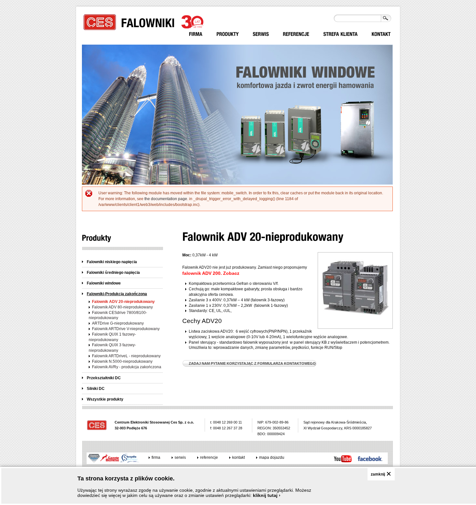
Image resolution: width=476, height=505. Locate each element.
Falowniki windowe (104, 283)
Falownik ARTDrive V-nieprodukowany (126, 329)
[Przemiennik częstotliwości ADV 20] (355, 324)
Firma (156, 457)
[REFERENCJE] (296, 34)
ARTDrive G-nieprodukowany (118, 323)
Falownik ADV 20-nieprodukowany (123, 301)
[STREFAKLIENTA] (340, 34)
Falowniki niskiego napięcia (112, 262)
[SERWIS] (261, 34)
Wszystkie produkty (105, 399)
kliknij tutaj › (266, 495)
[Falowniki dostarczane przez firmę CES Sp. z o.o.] (228, 34)
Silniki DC (96, 388)
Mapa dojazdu (271, 457)
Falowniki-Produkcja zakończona (117, 294)
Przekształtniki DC (104, 378)
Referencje (209, 457)
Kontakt (238, 457)
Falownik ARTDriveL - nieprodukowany (126, 356)
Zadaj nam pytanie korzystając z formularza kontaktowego (252, 363)
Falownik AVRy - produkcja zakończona (126, 367)
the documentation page (165, 199)
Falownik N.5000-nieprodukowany (122, 361)
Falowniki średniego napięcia (113, 272)
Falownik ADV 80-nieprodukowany (122, 307)
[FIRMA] (196, 34)
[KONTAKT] (381, 34)
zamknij (378, 474)
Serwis (180, 457)
